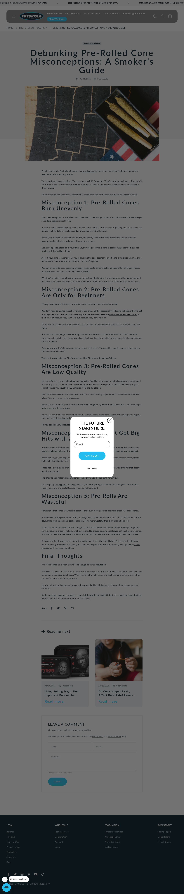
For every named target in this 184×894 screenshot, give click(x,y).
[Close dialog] (109, 420)
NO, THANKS (92, 468)
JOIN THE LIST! (92, 455)
